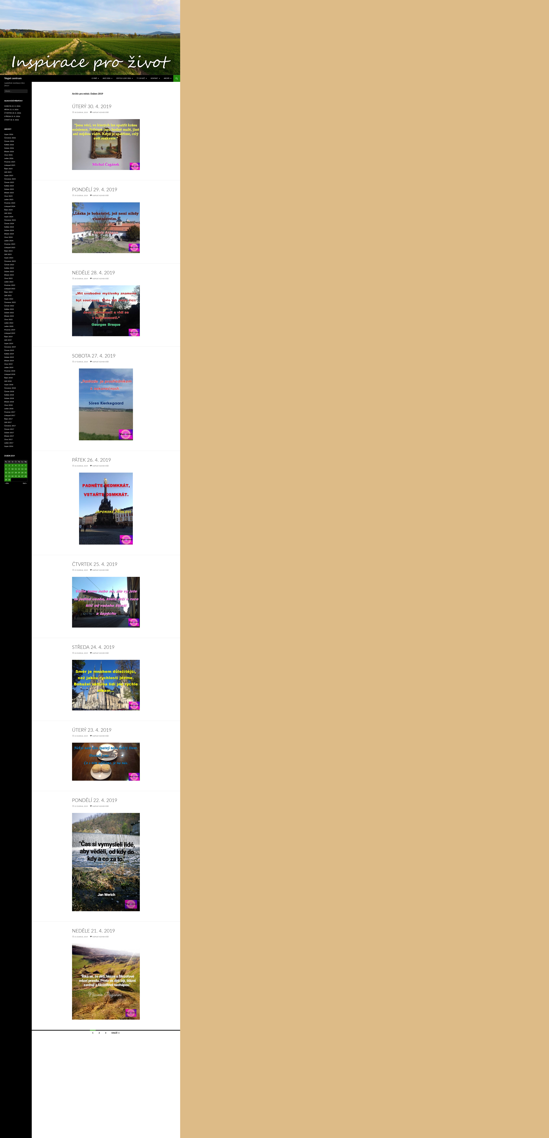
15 (6, 472)
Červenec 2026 (10, 138)
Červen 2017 (9, 429)
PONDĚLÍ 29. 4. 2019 (94, 189)
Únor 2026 (8, 155)
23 (9, 476)
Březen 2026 (9, 151)
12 (19, 469)
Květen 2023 (9, 268)
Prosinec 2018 (9, 371)
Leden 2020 (8, 326)
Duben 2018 (9, 398)
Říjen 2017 (8, 419)
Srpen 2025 (8, 175)
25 (16, 476)
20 (22, 472)
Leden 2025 (8, 199)
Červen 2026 (9, 141)
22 (6, 476)
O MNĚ (94, 78)
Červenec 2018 (10, 388)
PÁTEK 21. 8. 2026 (11, 109)
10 (12, 469)
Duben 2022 (9, 312)
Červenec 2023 (10, 261)
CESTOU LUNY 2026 (123, 78)
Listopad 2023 (9, 247)
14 (26, 469)
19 (19, 472)
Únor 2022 (8, 319)
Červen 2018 (9, 391)
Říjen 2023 (8, 251)
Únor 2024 (8, 237)
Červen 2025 (9, 182)
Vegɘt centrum (13, 78)
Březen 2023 (9, 275)
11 (16, 469)
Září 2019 (8, 340)
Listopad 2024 (9, 206)
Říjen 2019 (8, 336)
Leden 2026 (8, 158)
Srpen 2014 (8, 446)
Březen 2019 (9, 360)
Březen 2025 (9, 193)
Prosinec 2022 (9, 285)
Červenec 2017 (10, 426)
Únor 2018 (8, 405)
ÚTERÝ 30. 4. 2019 (92, 106)
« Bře (7, 483)
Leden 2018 (8, 408)
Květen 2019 (9, 354)
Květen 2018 (9, 395)
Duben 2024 (9, 230)
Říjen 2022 (8, 292)
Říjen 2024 (8, 210)
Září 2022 (8, 295)
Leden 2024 (8, 241)
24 (12, 476)
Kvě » (25, 483)
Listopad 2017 (9, 415)
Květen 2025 (9, 186)
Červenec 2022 (10, 302)
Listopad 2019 (9, 333)
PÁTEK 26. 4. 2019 (91, 460)
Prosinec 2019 (9, 330)
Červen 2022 (9, 306)
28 (26, 476)
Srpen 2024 (8, 217)
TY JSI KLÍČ (141, 78)
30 (9, 480)
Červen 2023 (9, 265)
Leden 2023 (8, 282)
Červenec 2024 (10, 220)
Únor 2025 (8, 196)
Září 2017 (8, 422)
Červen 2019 (9, 350)
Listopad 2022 (9, 288)
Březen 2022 (9, 316)
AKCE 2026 (106, 78)
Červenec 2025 (10, 179)
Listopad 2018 (9, 374)
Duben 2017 (9, 432)
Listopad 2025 (9, 165)
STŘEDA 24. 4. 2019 (93, 647)
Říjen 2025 (8, 169)
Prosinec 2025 (9, 162)
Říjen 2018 (8, 378)
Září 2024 (8, 213)
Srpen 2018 (8, 384)
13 (22, 469)
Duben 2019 (9, 357)
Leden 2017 (8, 443)
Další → (116, 1033)
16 (9, 472)
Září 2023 (8, 254)
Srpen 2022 (8, 299)
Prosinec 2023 (9, 244)
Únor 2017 (8, 439)
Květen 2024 (9, 227)
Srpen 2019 (8, 343)
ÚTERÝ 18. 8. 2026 (11, 120)
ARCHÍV (166, 78)
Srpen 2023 (8, 258)
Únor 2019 (8, 364)
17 (12, 472)
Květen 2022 (9, 309)
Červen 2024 (9, 223)
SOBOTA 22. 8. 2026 (12, 106)
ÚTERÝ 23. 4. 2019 (92, 730)
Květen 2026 (9, 145)
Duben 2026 (9, 148)
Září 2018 (8, 381)
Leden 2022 (8, 323)
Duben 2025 (9, 189)
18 (16, 472)
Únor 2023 (8, 278)
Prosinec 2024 (9, 203)
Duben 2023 (9, 271)
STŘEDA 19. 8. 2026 (12, 116)
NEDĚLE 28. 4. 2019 (93, 273)
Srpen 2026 (8, 134)
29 (6, 480)
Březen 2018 (9, 402)
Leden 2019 (8, 367)
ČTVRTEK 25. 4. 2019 (94, 564)
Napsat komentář (100, 112)
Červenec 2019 (10, 347)
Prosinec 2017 (9, 412)
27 (22, 476)
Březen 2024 (9, 234)
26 (19, 476)
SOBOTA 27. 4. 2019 (94, 356)
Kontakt (154, 78)
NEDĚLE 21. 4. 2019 (93, 931)
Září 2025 (8, 172)
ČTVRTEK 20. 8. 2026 (12, 113)
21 (26, 472)
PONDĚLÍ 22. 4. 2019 (94, 800)
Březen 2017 (9, 436)
